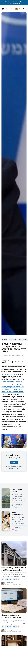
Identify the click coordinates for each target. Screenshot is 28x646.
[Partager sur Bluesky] (25, 362)
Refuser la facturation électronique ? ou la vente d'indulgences (11, 617)
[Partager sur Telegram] (22, 362)
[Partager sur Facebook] (12, 362)
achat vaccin (12, 339)
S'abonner (14, 462)
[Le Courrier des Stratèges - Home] (9, 8)
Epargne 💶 (8, 579)
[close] (26, 2)
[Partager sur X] (16, 362)
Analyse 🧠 (16, 579)
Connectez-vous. (14, 468)
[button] (20, 8)
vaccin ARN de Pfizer (9, 374)
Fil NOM (4, 339)
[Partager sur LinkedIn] (19, 362)
